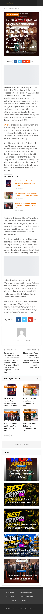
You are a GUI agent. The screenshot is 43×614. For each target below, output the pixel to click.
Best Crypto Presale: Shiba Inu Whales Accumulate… (21, 526)
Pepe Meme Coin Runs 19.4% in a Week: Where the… (21, 552)
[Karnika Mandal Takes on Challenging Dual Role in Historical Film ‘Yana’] (31, 415)
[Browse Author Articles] (21, 332)
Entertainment (12, 14)
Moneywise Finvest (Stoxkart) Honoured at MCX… (21, 473)
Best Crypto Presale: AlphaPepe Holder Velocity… (21, 501)
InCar (6, 125)
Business (21, 466)
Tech (21, 494)
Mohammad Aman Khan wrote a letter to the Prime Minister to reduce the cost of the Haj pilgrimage (31, 360)
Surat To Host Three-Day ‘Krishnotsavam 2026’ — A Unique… (25, 183)
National (10, 597)
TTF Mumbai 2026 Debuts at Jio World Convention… (21, 577)
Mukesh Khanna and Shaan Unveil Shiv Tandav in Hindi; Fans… (25, 205)
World (25, 601)
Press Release (27, 597)
